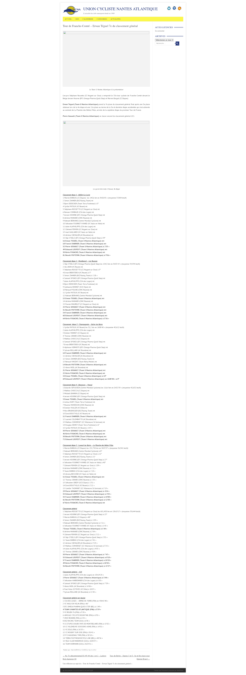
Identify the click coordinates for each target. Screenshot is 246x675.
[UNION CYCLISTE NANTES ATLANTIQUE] (72, 14)
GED (77, 19)
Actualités (115, 19)
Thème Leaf (157, 670)
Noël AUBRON (75, 650)
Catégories (102, 19)
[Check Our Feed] (179, 10)
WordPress (180, 670)
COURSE (84, 650)
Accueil (68, 19)
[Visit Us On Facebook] (174, 10)
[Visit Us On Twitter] (169, 10)
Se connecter (159, 31)
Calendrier (88, 19)
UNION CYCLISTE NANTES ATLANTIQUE (120, 8)
